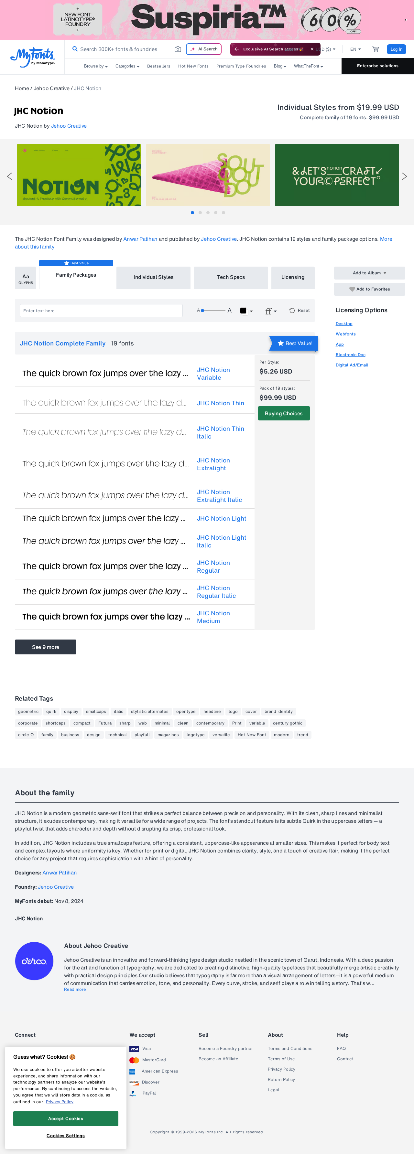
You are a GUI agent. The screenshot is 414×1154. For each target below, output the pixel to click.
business (70, 734)
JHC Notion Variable (213, 373)
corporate (28, 723)
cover (251, 711)
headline (212, 711)
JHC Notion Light (221, 518)
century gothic (287, 723)
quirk (51, 711)
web (142, 723)
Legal (273, 1090)
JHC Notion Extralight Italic (219, 495)
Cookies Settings (66, 1135)
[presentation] (9, 176)
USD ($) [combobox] (323, 49)
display (71, 711)
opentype (186, 711)
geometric (28, 711)
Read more (75, 989)
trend (302, 734)
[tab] (192, 212)
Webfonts (346, 334)
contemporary (210, 723)
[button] (406, 20)
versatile (221, 734)
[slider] (213, 310)
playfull (142, 734)
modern (281, 734)
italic (118, 711)
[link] (73, 49)
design (94, 734)
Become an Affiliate (218, 1059)
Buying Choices (284, 413)
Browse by (94, 66)
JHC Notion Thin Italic (220, 432)
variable (257, 723)
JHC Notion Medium (213, 617)
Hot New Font (252, 734)
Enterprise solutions (377, 66)
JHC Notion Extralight (213, 464)
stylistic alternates (150, 711)
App (340, 344)
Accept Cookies (65, 1118)
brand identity (279, 711)
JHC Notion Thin (220, 403)
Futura (105, 723)
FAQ (341, 1048)
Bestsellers (158, 66)
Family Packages (76, 275)
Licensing (293, 277)
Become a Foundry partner (226, 1048)
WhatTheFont (306, 66)
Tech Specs (231, 277)
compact (82, 723)
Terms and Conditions (290, 1048)
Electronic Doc (350, 355)
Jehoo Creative (52, 88)
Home (22, 88)
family (47, 734)
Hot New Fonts (193, 66)
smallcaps (96, 711)
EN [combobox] (353, 49)
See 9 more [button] (45, 647)
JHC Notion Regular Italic (216, 591)
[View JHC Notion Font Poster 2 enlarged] (208, 175)
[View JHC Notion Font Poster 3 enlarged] (337, 175)
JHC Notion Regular (213, 566)
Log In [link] (396, 49)
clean (183, 723)
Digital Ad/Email (352, 365)
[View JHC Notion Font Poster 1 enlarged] (79, 175)
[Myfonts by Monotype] (32, 57)
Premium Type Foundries (241, 66)
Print (237, 723)
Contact (345, 1059)
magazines (168, 734)
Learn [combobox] (290, 49)
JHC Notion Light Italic (221, 541)
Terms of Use (281, 1059)
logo (233, 711)
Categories (125, 66)
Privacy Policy (281, 1069)
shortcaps (56, 723)
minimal (162, 723)
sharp (125, 723)
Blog (278, 66)
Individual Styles (154, 277)
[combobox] (145, 49)
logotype (196, 734)
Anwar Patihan (140, 239)
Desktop (344, 324)
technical (117, 734)
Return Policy (281, 1079)
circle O (26, 734)
